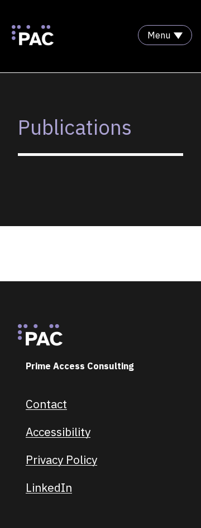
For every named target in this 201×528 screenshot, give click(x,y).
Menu (158, 35)
